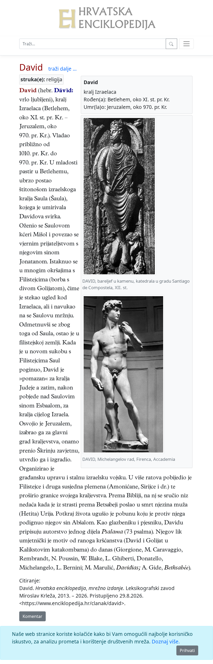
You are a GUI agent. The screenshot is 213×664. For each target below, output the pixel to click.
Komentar (32, 616)
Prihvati (187, 650)
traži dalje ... (62, 68)
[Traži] (171, 44)
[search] (186, 44)
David (31, 67)
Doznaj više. (166, 641)
